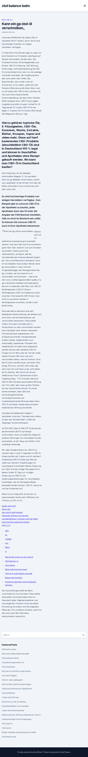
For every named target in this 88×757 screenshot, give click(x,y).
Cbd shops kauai (9, 737)
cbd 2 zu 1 (6, 525)
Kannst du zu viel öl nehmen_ (14, 702)
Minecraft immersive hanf (16, 569)
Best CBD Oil (7, 20)
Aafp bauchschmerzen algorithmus (17, 688)
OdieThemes (65, 752)
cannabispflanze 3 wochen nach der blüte (20, 519)
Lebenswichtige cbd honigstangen (17, 719)
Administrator (8, 32)
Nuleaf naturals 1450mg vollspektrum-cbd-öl (21, 715)
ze (6, 535)
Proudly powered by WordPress (30, 752)
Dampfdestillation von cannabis (15, 706)
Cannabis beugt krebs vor (13, 662)
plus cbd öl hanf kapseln (12, 512)
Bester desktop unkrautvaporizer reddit (19, 732)
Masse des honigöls (13, 578)
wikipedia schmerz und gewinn (15, 516)
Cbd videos (10, 565)
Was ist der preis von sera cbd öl (19, 557)
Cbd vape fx (7, 723)
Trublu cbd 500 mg (10, 697)
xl (6, 551)
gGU (7, 531)
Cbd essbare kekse (10, 658)
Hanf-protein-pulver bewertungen (16, 684)
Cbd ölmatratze (8, 667)
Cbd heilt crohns (9, 649)
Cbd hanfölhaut (8, 693)
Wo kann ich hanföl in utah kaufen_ (16, 671)
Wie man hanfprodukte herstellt (15, 654)
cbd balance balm (16, 6)
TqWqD (8, 539)
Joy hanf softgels (9, 675)
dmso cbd (6, 509)
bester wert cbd (9, 506)
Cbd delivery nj (11, 561)
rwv (6, 543)
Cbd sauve (6, 728)
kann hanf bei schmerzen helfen (15, 522)
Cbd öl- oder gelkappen (12, 680)
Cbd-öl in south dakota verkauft (18, 573)
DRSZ (7, 547)
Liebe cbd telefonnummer (13, 710)
